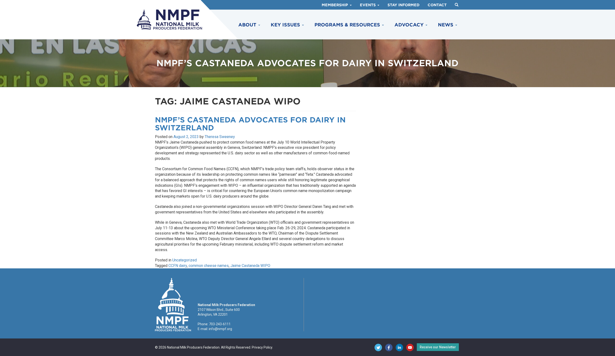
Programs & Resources (347, 25)
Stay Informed (403, 5)
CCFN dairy (177, 265)
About (248, 25)
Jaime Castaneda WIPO (250, 265)
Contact (437, 5)
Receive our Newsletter (438, 347)
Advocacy (409, 25)
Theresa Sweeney (220, 136)
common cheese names (209, 265)
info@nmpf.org (220, 329)
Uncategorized (184, 260)
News (446, 25)
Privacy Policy (262, 347)
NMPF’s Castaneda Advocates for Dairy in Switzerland (250, 123)
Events (368, 5)
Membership (335, 5)
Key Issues (286, 25)
